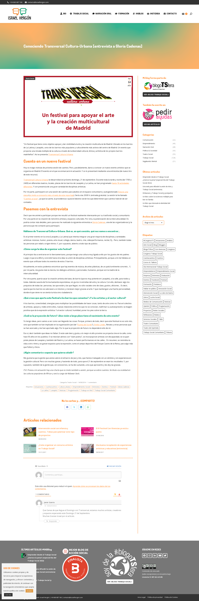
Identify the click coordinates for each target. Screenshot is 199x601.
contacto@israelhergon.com (38, 2)
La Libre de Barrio (166, 293)
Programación (73, 390)
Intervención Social (150, 293)
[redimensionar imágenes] (29, 431)
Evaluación (166, 275)
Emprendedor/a (149, 271)
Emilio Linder (99, 324)
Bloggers (162, 245)
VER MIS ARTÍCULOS (152, 124)
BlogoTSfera (148, 249)
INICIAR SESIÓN (115, 466)
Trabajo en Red (86, 390)
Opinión (146, 306)
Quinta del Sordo (84, 324)
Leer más (8, 595)
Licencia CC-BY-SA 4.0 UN (152, 577)
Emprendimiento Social (81, 387)
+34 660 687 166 (16, 2)
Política (154, 306)
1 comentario (92, 382)
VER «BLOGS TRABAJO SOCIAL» (156, 94)
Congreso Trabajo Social (152, 254)
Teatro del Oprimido (151, 328)
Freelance (157, 284)
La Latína (44, 390)
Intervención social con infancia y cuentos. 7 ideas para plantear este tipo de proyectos (56, 432)
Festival (113, 387)
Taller (161, 319)
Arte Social (147, 245)
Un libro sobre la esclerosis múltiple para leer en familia (158, 198)
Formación (147, 284)
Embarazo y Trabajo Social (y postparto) (158, 193)
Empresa (146, 275)
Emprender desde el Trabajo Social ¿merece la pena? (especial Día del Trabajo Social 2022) (159, 180)
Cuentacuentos (51, 387)
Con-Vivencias (160, 249)
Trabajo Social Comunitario (105, 390)
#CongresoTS (148, 240)
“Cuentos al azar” (30, 198)
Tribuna (169, 332)
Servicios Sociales (150, 319)
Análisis (170, 240)
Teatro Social (30, 78)
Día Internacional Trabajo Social (155, 267)
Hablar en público (149, 289)
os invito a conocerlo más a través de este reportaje (51, 195)
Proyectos (147, 310)
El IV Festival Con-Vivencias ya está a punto (112, 430)
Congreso (171, 249)
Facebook (155, 280)
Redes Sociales (158, 310)
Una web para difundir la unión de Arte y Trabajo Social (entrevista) (158, 188)
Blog (155, 245)
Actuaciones (39, 387)
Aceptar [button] (29, 591)
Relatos (157, 315)
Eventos (105, 387)
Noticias (63, 390)
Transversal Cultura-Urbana (60, 154)
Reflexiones (147, 315)
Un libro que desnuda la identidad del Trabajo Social (156, 204)
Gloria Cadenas (98, 222)
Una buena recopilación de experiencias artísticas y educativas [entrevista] (114, 447)
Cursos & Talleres (150, 262)
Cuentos (160, 258)
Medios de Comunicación (152, 302)
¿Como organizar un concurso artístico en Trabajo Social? (55, 447)
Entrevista (96, 387)
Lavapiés (54, 390)
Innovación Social (164, 289)
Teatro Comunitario (150, 323)
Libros (145, 297)
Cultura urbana (64, 387)
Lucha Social (154, 297)
